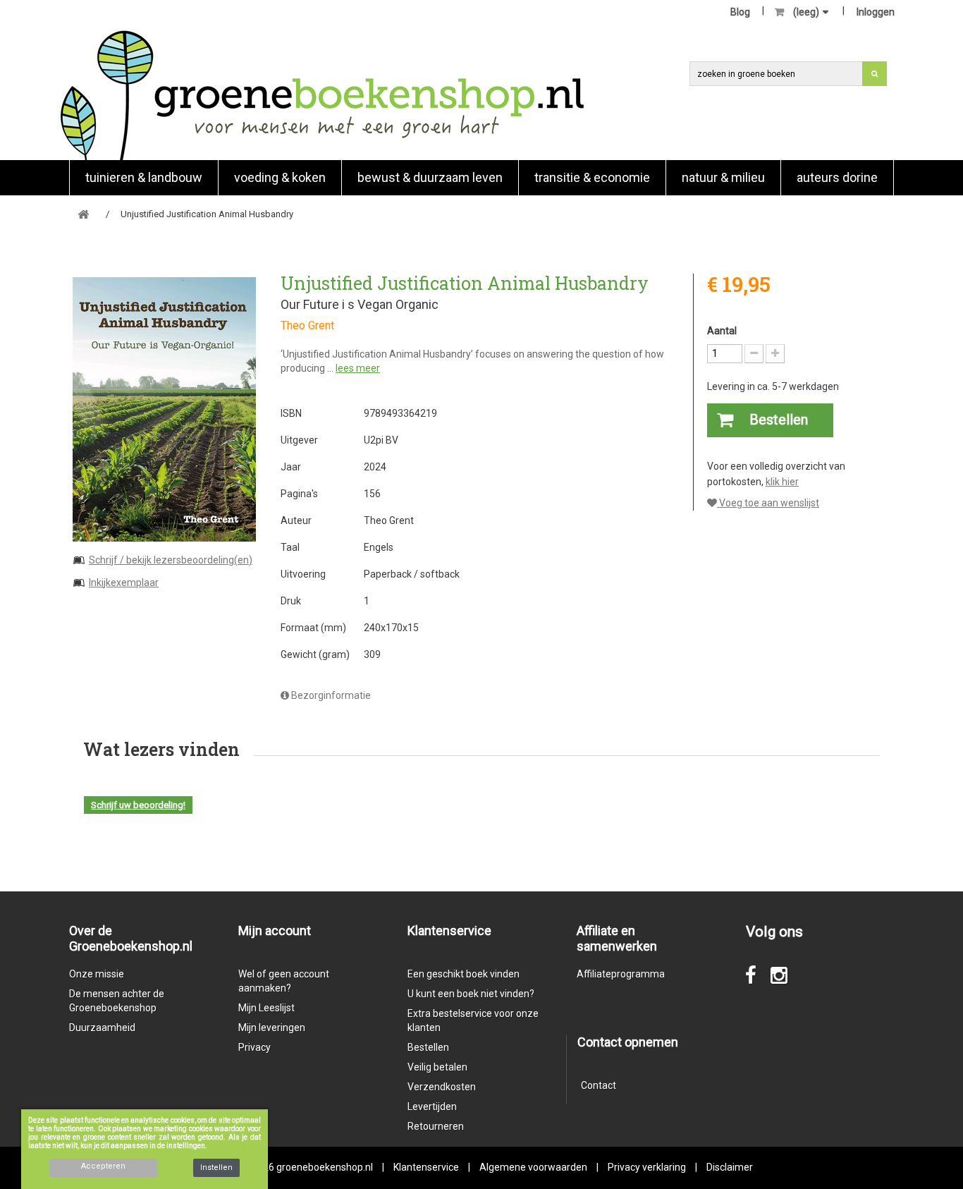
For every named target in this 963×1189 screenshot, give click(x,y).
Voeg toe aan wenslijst (768, 502)
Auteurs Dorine (837, 177)
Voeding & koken (280, 177)
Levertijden (432, 1106)
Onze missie (96, 974)
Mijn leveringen (271, 1027)
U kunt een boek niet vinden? (470, 993)
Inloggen (876, 12)
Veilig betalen (437, 1067)
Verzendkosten (441, 1086)
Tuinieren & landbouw (143, 177)
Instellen (216, 1167)
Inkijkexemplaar (124, 582)
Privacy (254, 1047)
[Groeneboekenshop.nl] (322, 95)
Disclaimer (729, 1167)
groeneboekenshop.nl (325, 1167)
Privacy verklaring (647, 1167)
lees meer (358, 368)
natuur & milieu (723, 177)
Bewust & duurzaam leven (430, 177)
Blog (740, 12)
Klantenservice (426, 1167)
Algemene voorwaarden (533, 1167)
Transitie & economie (592, 177)
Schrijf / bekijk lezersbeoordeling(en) (170, 560)
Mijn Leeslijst (266, 1007)
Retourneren (435, 1126)
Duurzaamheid (102, 1027)
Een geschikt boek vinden (463, 974)
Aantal (722, 330)
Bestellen (428, 1047)
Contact (598, 1085)
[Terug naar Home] (83, 215)
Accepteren (103, 1166)
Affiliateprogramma (621, 974)
